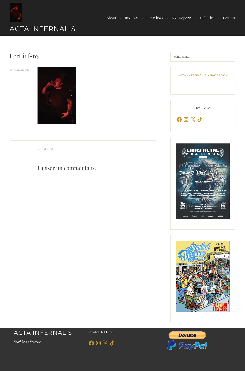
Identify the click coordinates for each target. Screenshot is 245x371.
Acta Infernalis (43, 29)
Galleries (207, 18)
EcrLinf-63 (47, 148)
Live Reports (182, 18)
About (111, 18)
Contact (229, 18)
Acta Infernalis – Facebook (203, 75)
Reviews (131, 18)
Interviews (154, 18)
